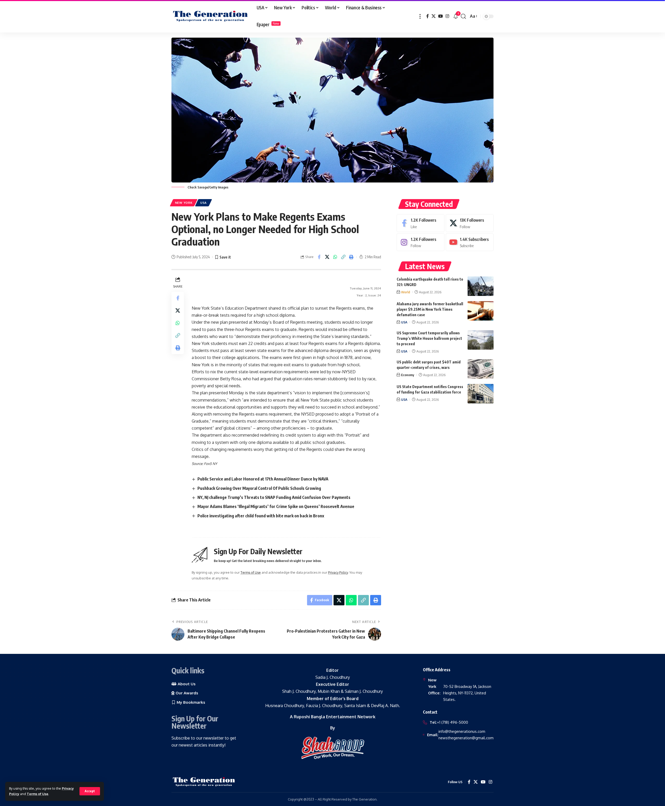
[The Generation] (210, 16)
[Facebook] (427, 16)
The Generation (364, 799)
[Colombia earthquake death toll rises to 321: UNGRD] (481, 286)
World (405, 292)
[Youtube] (470, 242)
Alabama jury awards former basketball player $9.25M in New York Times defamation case (430, 309)
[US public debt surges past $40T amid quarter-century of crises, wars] (481, 369)
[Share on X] (327, 257)
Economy (407, 375)
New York (183, 203)
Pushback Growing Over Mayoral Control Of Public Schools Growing (259, 488)
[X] (433, 16)
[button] (89, 791)
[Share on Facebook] (319, 257)
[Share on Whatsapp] (335, 257)
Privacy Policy (338, 572)
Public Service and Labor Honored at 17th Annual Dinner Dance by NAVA (262, 479)
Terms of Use (37, 794)
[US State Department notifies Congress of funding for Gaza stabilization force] (481, 393)
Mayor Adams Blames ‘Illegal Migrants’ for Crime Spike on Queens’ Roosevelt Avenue (275, 506)
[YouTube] (440, 16)
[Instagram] (447, 16)
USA (203, 203)
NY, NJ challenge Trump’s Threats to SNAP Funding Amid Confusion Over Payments (273, 497)
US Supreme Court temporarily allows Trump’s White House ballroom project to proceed (429, 338)
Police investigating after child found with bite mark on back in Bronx (260, 515)
